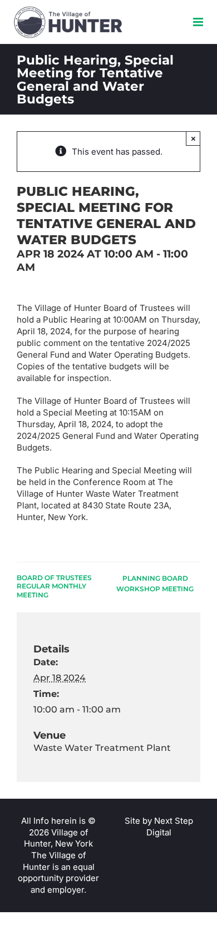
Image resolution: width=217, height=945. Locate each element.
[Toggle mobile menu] (199, 22)
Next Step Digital (169, 826)
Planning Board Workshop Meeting (155, 583)
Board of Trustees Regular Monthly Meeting (54, 586)
